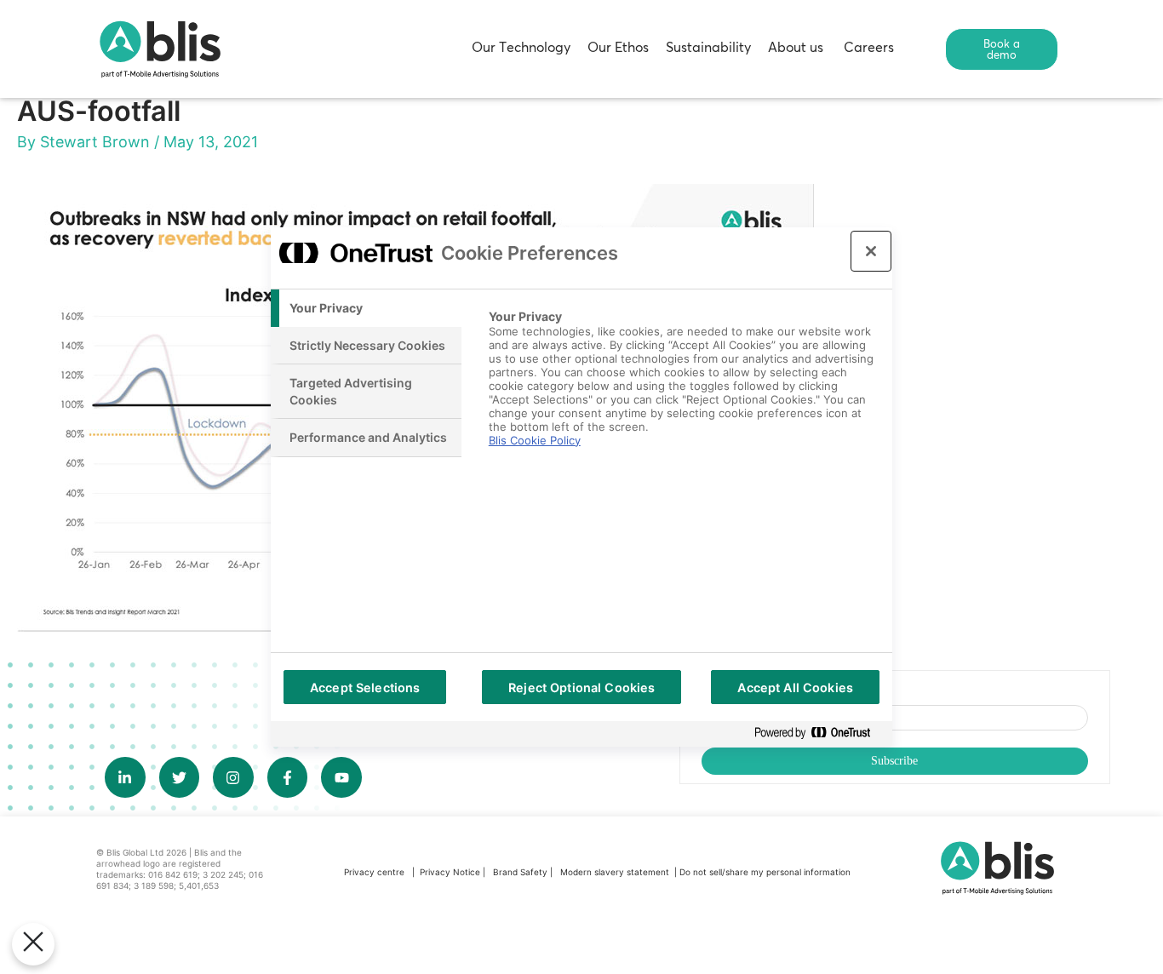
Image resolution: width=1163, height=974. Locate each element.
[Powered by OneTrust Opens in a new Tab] (819, 733)
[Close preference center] (871, 251)
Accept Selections (365, 687)
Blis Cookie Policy (535, 440)
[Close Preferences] (33, 944)
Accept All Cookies (795, 687)
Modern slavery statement (616, 872)
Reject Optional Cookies (581, 687)
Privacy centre (374, 872)
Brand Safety (521, 872)
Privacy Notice (450, 872)
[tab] (366, 308)
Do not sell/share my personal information (765, 872)
